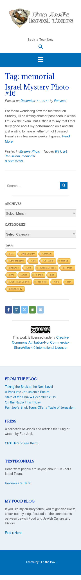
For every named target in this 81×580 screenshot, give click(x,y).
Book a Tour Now (40, 39)
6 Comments (14, 161)
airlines (64, 260)
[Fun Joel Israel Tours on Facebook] (8, 310)
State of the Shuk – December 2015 (30, 397)
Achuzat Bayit (16, 260)
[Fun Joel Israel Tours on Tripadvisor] (32, 310)
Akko (28, 267)
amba (24, 274)
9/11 (58, 151)
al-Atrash (67, 267)
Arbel (56, 282)
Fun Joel (60, 100)
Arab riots (42, 282)
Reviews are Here (17, 483)
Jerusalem (12, 156)
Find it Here (13, 532)
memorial (28, 156)
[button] (40, 60)
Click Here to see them (21, 443)
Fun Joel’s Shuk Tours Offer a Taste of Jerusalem (40, 407)
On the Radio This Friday (23, 402)
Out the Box (47, 562)
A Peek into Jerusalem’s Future (27, 391)
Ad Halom (48, 260)
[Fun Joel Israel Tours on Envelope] (40, 310)
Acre (33, 260)
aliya (11, 274)
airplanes (14, 267)
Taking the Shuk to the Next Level (29, 386)
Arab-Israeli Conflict (19, 282)
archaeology (15, 289)
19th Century (28, 253)
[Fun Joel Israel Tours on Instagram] (16, 310)
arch (69, 282)
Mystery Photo (29, 151)
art (65, 151)
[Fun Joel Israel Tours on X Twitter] (24, 310)
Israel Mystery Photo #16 (37, 90)
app (52, 274)
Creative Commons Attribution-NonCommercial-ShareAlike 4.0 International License (40, 342)
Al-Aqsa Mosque (47, 267)
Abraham (47, 253)
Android (39, 274)
